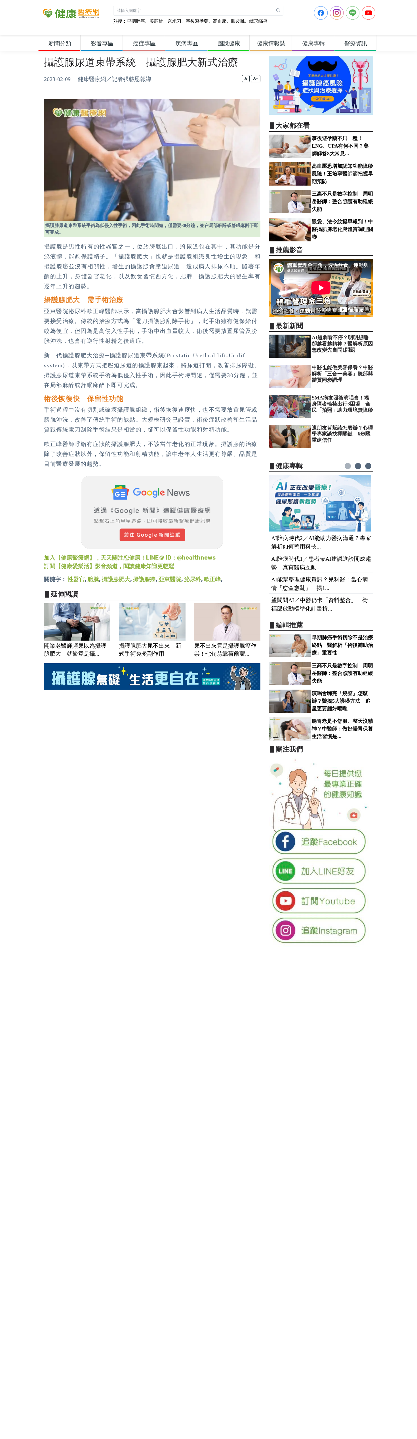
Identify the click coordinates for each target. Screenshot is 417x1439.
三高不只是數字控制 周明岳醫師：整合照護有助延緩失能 (342, 201)
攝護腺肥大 (116, 579)
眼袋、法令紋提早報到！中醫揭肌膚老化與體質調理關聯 (342, 229)
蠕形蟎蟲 (258, 21)
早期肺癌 (136, 21)
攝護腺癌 (144, 579)
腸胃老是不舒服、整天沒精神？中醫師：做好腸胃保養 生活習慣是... (345, 728)
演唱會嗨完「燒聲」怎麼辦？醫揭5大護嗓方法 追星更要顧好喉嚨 (341, 700)
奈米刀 (174, 21)
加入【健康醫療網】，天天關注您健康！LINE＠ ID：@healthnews (130, 557)
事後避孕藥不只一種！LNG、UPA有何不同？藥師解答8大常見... (340, 145)
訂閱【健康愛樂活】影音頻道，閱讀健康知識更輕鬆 (109, 566)
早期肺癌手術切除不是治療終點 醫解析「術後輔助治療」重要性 (342, 645)
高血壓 (220, 21)
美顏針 (156, 21)
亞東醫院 (170, 579)
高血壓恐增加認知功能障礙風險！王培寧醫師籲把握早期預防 (342, 173)
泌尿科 (192, 579)
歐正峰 (212, 579)
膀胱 (93, 579)
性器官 (76, 579)
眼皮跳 (238, 21)
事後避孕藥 (197, 21)
